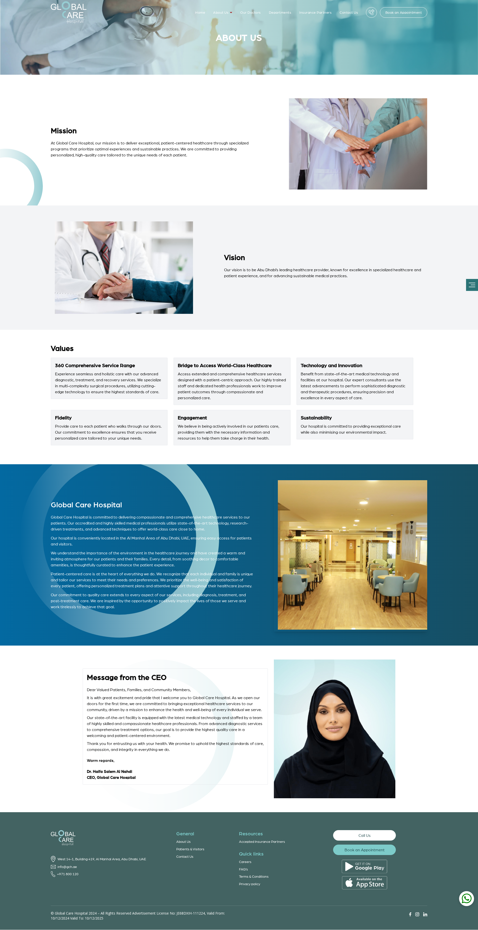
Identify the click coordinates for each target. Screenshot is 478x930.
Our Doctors (250, 12)
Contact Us (349, 12)
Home (200, 12)
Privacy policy (249, 884)
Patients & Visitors (190, 849)
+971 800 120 (67, 874)
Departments (280, 12)
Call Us (364, 835)
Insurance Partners (315, 12)
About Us (221, 12)
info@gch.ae (67, 866)
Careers (245, 862)
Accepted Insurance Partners (262, 841)
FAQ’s (243, 869)
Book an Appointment (403, 12)
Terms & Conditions (254, 876)
